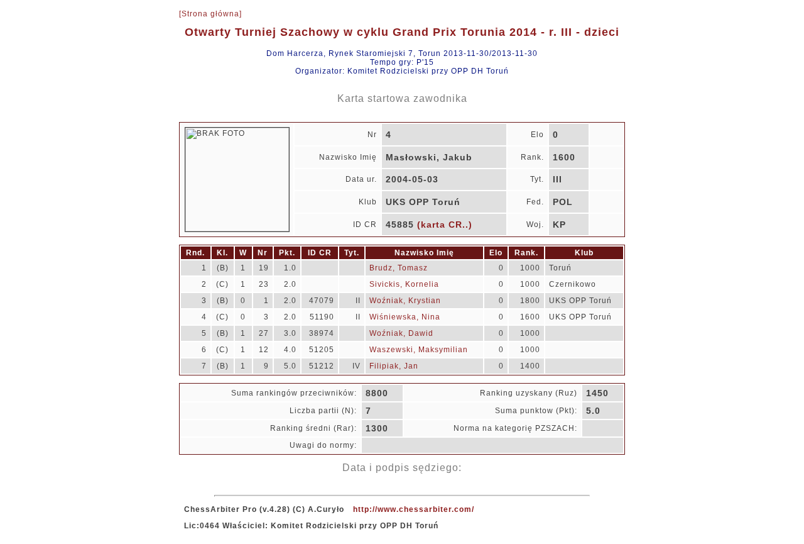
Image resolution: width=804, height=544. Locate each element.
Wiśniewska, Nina (404, 317)
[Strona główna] (210, 13)
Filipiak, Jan (393, 366)
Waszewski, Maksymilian (418, 349)
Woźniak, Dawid (401, 333)
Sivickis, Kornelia (404, 284)
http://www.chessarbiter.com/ (413, 509)
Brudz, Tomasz (398, 268)
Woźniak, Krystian (405, 300)
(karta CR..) (444, 224)
